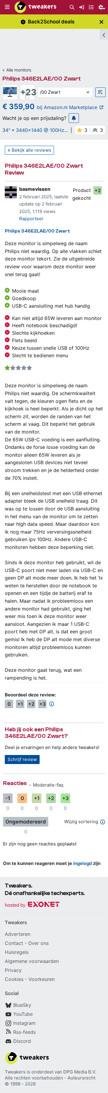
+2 (97, 190)
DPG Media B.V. (79, 1072)
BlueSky (22, 1005)
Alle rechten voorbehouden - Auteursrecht (50, 1078)
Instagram (24, 1023)
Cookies (14, 979)
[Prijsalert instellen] (74, 118)
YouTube (23, 1014)
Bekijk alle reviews (31, 150)
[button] (7, 7)
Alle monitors (18, 69)
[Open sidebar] (104, 34)
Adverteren (17, 934)
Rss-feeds (24, 1032)
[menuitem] (72, 7)
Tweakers (15, 1072)
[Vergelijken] (100, 92)
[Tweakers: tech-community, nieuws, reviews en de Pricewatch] (35, 7)
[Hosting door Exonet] (32, 905)
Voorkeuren (41, 979)
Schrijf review (22, 759)
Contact (14, 943)
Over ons (38, 943)
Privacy (13, 970)
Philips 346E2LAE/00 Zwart (41, 78)
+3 (42, 704)
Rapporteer (31, 218)
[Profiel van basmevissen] (11, 192)
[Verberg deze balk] (101, 22)
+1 (20, 704)
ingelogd (82, 863)
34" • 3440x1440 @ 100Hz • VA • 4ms (33, 130)
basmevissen (34, 189)
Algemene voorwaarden (32, 961)
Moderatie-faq (48, 785)
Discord (22, 1041)
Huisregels (16, 952)
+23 (27, 92)
